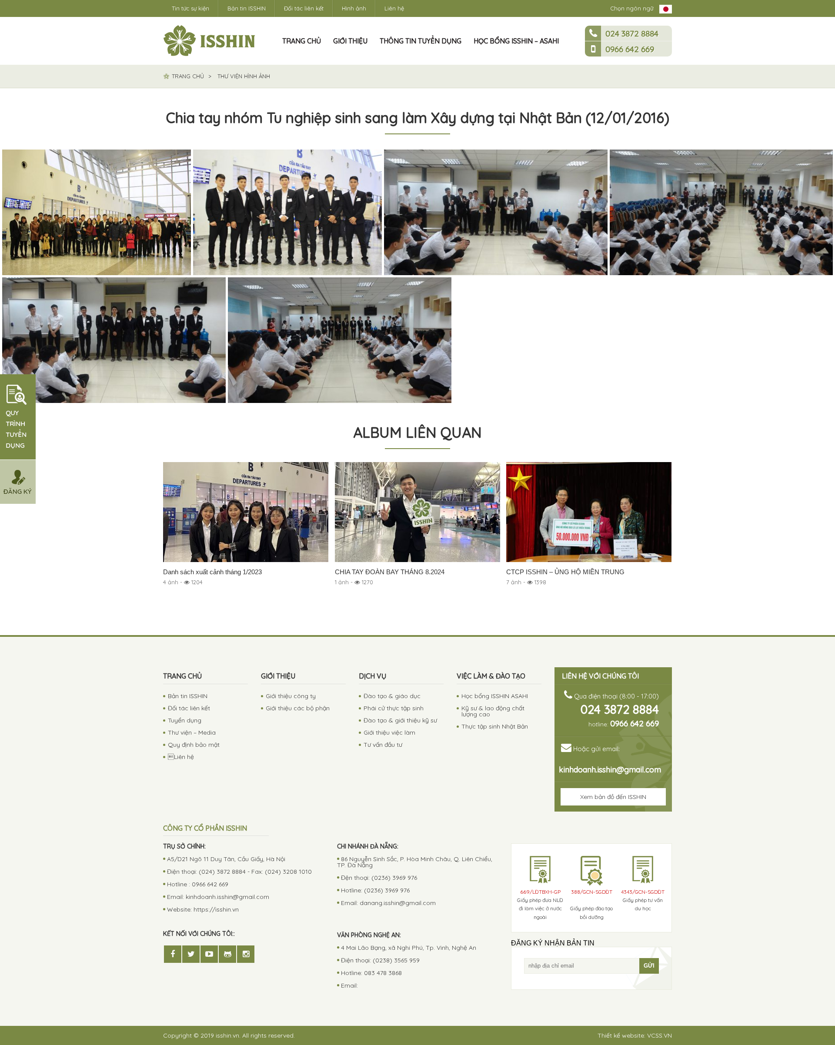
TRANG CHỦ (301, 41)
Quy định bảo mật (194, 745)
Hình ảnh (354, 8)
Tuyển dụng (184, 720)
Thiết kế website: (635, 1035)
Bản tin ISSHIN (246, 8)
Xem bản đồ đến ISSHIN (613, 797)
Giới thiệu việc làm (389, 732)
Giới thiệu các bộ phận (298, 708)
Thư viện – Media (192, 732)
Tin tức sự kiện (190, 8)
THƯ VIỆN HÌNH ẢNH (243, 76)
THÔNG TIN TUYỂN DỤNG (420, 41)
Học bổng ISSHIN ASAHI (494, 696)
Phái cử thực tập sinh (394, 708)
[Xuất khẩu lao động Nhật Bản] (209, 41)
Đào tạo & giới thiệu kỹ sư (400, 720)
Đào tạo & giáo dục (392, 696)
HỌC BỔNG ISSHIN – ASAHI (516, 41)
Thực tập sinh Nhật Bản (494, 726)
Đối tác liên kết (304, 8)
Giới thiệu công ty (291, 696)
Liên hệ (394, 8)
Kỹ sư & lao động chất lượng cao (492, 711)
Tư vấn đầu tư (383, 745)
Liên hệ (181, 757)
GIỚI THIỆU (350, 41)
